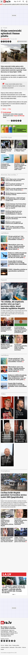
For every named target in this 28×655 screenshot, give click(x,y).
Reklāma (6, 645)
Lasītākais (5, 233)
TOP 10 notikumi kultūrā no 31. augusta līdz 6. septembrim (14, 184)
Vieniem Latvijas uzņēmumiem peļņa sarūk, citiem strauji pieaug (16, 189)
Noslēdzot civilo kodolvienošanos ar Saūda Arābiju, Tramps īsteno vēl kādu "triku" (20, 166)
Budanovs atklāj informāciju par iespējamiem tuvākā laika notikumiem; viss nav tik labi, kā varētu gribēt (17, 255)
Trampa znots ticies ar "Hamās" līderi (20, 150)
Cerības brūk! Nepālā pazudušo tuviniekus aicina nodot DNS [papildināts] (14, 494)
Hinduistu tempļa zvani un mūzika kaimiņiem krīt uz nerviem (6, 329)
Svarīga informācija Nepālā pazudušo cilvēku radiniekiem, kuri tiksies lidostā (7, 539)
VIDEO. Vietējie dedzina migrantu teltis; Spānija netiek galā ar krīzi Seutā (20, 539)
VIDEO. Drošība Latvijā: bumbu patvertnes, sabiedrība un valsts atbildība (15, 228)
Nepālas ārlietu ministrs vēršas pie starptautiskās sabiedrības (6, 346)
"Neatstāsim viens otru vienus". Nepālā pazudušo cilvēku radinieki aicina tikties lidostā (16, 247)
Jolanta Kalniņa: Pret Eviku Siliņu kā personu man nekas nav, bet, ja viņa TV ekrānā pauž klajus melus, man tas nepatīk (15, 206)
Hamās (3, 109)
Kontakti (2, 649)
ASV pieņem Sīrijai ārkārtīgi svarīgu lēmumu (6, 151)
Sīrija (9, 109)
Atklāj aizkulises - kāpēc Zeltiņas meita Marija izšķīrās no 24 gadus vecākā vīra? (15, 199)
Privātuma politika (15, 645)
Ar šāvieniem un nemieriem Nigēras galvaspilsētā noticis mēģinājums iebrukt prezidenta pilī (20, 329)
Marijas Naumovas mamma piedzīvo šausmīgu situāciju (16, 193)
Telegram (15, 115)
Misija (10, 645)
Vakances (24, 647)
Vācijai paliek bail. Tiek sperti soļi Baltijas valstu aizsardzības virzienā (16, 237)
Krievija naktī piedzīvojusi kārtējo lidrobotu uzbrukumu (15, 218)
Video (3, 394)
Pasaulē (5, 28)
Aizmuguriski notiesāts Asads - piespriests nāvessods (6, 166)
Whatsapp (22, 115)
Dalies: (8, 120)
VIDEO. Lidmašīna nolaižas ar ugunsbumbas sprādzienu (17, 270)
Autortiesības (12, 647)
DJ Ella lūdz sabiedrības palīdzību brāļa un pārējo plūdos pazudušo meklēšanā (20, 347)
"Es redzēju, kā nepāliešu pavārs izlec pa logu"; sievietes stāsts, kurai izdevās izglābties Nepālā (13, 305)
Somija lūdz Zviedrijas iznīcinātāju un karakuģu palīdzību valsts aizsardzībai (17, 262)
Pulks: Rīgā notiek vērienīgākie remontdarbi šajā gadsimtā (15, 179)
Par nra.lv (2, 645)
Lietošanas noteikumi (5, 647)
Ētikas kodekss (18, 647)
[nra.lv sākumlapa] (7, 1)
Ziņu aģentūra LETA (5, 39)
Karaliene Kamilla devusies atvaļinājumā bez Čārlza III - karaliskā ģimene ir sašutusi (13, 212)
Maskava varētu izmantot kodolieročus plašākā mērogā (14, 222)
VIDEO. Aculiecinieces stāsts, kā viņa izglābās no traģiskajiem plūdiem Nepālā (7, 522)
